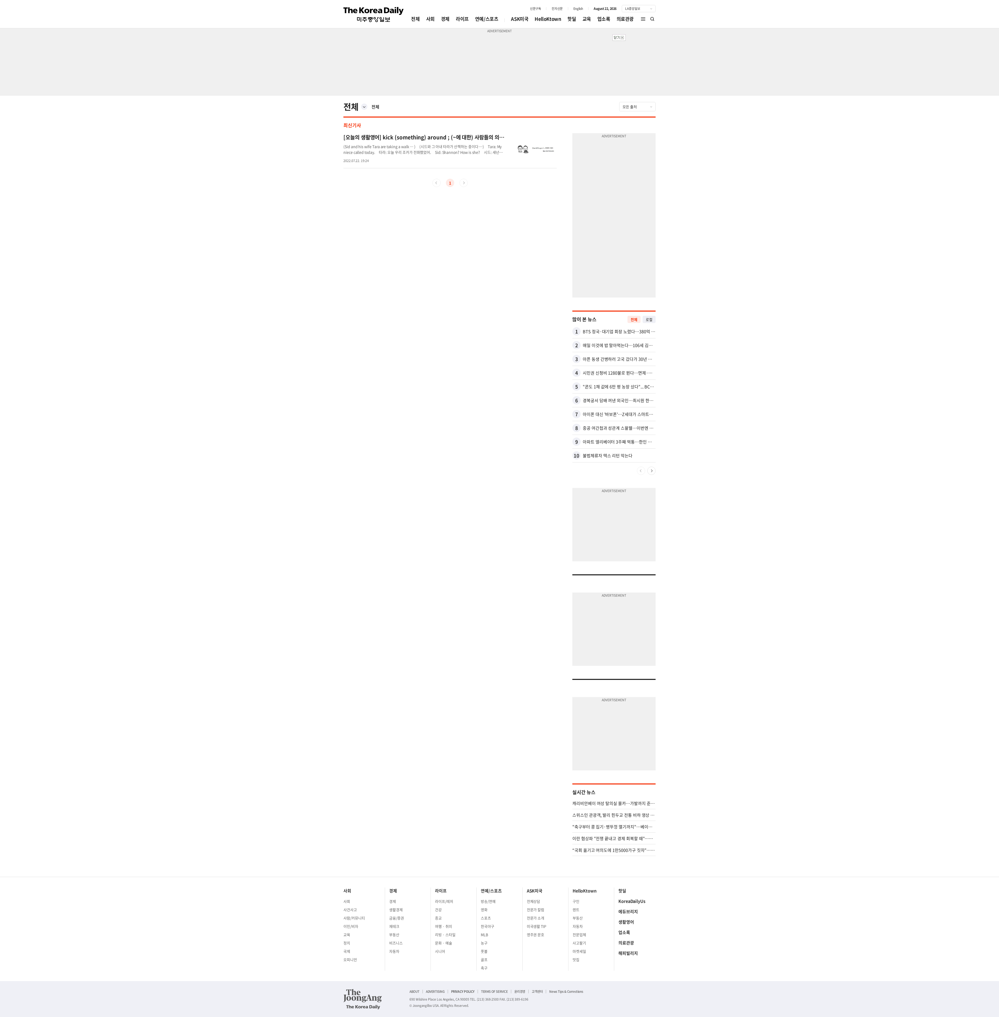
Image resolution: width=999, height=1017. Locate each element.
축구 (484, 967)
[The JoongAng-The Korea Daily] (362, 999)
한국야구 (487, 926)
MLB (484, 934)
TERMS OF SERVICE (494, 991)
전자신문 (557, 8)
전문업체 (579, 934)
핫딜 (571, 18)
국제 (346, 951)
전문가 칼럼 (536, 909)
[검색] (652, 19)
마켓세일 (579, 951)
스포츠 (486, 918)
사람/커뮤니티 (354, 918)
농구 (484, 942)
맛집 (576, 959)
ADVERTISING (435, 991)
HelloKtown (548, 18)
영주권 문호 (536, 934)
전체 (415, 18)
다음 (651, 471)
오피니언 (350, 959)
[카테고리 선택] (364, 107)
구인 (576, 901)
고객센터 (537, 991)
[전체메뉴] (643, 19)
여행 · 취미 (443, 926)
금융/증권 (396, 918)
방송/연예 (488, 901)
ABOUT (414, 991)
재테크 (394, 926)
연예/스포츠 (486, 18)
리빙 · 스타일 (445, 934)
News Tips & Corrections (566, 991)
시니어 (440, 951)
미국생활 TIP (537, 926)
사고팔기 (579, 942)
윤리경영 (519, 991)
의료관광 (625, 18)
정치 (346, 942)
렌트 (576, 909)
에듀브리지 (628, 911)
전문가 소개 (536, 918)
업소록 (603, 18)
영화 (484, 909)
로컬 (649, 319)
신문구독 (535, 8)
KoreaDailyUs (631, 901)
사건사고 (350, 909)
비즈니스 (396, 942)
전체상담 (533, 901)
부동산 (394, 934)
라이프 (462, 18)
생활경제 (396, 909)
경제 (445, 18)
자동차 (394, 951)
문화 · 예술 (443, 942)
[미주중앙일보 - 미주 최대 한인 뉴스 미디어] (373, 14)
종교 (438, 918)
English (578, 8)
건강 (438, 909)
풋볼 (484, 951)
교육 (586, 18)
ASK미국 (519, 18)
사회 (430, 18)
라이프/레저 (444, 901)
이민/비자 (350, 926)
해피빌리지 (628, 953)
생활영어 (626, 922)
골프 (484, 959)
